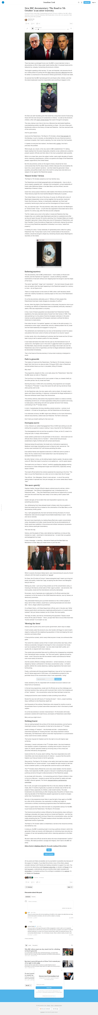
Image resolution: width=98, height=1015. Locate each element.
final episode (64, 136)
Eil (28, 912)
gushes (58, 143)
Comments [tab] (28, 896)
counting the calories (59, 464)
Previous (30, 887)
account (30, 869)
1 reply (30, 921)
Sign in (94, 2)
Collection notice (58, 1005)
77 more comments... (29, 938)
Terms (52, 1005)
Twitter (29, 873)
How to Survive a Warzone (59, 72)
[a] (49, 97)
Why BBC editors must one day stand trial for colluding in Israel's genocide (42, 950)
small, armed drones (43, 120)
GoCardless (28, 871)
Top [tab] (26, 945)
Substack (42, 1012)
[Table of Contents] (1, 507)
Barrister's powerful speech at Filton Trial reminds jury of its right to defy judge (42, 962)
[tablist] (30, 896)
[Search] (78, 2)
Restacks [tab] (33, 896)
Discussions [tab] (34, 945)
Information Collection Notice (48, 992)
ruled (53, 344)
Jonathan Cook (31, 19)
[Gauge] (71, 28)
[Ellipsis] (73, 912)
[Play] (32, 28)
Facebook (37, 873)
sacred (51, 575)
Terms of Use (55, 990)
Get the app (55, 1008)
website (66, 871)
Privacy (48, 1005)
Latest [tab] (29, 945)
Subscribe (87, 2)
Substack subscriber (49, 867)
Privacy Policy (59, 992)
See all (27, 985)
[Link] (23, 176)
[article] (49, 953)
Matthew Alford (40, 846)
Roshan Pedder (31, 926)
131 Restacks (41, 877)
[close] (62, 970)
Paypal (66, 867)
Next (69, 887)
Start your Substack (45, 1008)
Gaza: (49, 72)
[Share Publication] (81, 2)
